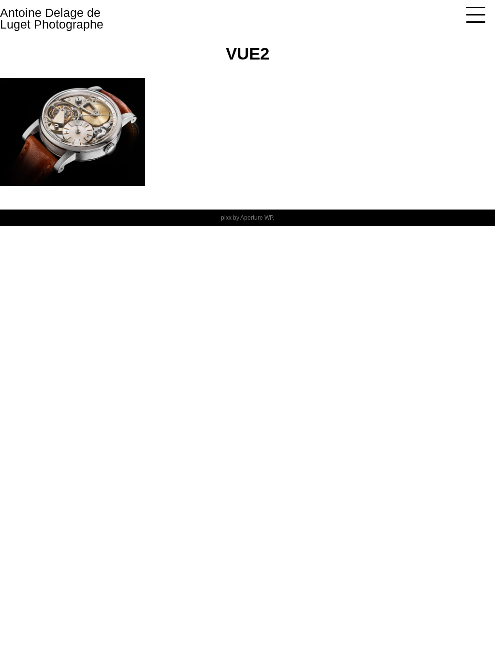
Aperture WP (256, 217)
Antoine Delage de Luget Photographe (51, 18)
